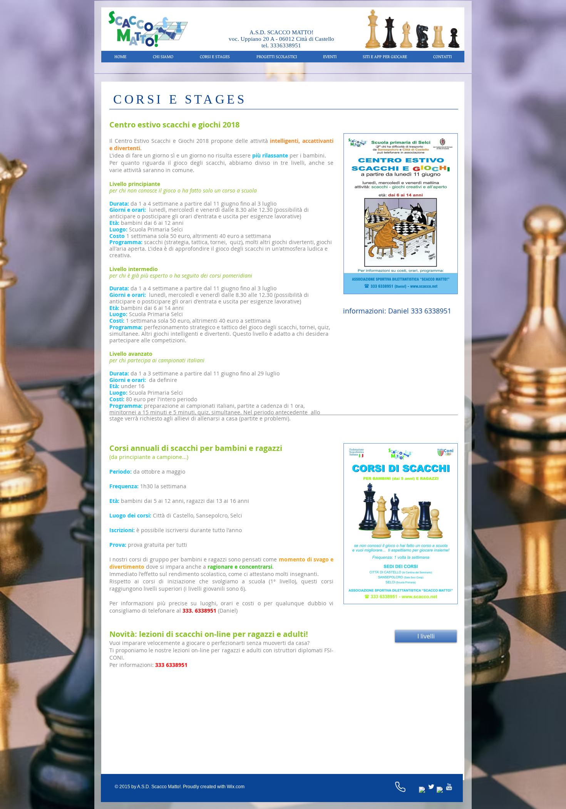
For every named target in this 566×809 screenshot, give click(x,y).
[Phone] (400, 786)
